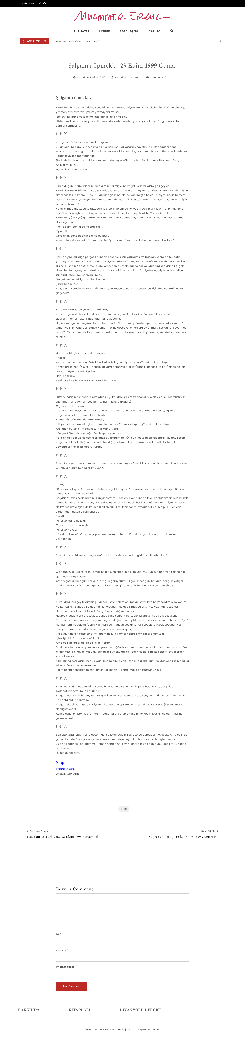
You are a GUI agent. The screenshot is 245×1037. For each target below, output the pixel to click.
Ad (59, 934)
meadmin (134, 77)
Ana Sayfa (81, 31)
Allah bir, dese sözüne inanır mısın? (78, 41)
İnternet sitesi (65, 967)
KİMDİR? (105, 31)
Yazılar (155, 31)
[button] (220, 41)
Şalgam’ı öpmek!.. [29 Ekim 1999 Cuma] (122, 66)
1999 (124, 809)
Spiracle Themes (150, 1029)
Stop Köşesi (129, 31)
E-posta (62, 950)
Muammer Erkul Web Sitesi (107, 1029)
